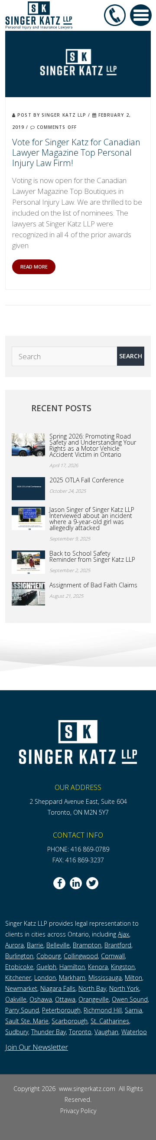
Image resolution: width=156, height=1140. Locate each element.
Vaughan (106, 1032)
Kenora (98, 967)
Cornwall (113, 956)
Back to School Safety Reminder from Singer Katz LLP (92, 556)
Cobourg (48, 956)
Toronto (80, 1032)
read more (34, 266)
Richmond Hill (103, 1010)
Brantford (117, 945)
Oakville (15, 999)
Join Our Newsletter (36, 1047)
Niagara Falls (57, 988)
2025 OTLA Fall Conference (86, 480)
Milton (133, 977)
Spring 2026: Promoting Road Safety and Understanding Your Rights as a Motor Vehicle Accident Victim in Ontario (92, 445)
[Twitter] (92, 883)
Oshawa (40, 999)
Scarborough (70, 1021)
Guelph (46, 967)
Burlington (19, 956)
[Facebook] (59, 883)
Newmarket (21, 988)
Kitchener (18, 977)
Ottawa (65, 999)
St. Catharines (110, 1021)
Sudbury (16, 1032)
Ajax (123, 934)
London (45, 977)
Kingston (123, 967)
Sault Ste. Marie (27, 1021)
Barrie (35, 945)
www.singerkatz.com (88, 1088)
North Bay (92, 988)
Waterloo (134, 1032)
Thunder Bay (48, 1032)
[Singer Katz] (39, 15)
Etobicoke (19, 967)
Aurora (14, 945)
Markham (72, 977)
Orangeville (93, 999)
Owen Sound (130, 999)
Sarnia (133, 1010)
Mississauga (105, 977)
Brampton (87, 945)
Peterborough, (62, 1010)
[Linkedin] (76, 883)
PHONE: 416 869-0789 (78, 849)
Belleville (58, 945)
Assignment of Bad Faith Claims (93, 585)
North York (124, 988)
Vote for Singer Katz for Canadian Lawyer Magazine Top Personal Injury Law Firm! (76, 152)
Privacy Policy (78, 1111)
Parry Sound (22, 1010)
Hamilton (72, 967)
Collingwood (81, 956)
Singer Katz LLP (64, 115)
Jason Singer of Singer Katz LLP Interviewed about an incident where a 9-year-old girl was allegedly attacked (91, 519)
